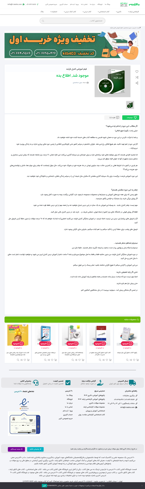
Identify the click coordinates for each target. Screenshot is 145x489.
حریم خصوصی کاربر (51, 4)
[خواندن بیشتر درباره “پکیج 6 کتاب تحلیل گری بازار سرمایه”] (137, 360)
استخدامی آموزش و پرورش (95, 410)
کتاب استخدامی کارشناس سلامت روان (91, 414)
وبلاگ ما (107, 4)
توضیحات (130, 118)
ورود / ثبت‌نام (74, 4)
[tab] (130, 117)
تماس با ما (84, 4)
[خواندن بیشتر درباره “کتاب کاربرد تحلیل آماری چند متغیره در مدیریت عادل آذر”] (110, 360)
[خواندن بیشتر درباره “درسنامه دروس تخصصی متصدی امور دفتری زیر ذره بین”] (55, 360)
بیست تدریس (136, 28)
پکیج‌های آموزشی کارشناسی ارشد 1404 (91, 399)
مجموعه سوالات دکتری (97, 403)
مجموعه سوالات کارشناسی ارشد (94, 407)
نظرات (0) (113, 118)
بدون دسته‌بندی (127, 28)
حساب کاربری (64, 4)
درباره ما (92, 4)
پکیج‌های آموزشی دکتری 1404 (94, 395)
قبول (44, 485)
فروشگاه (99, 4)
